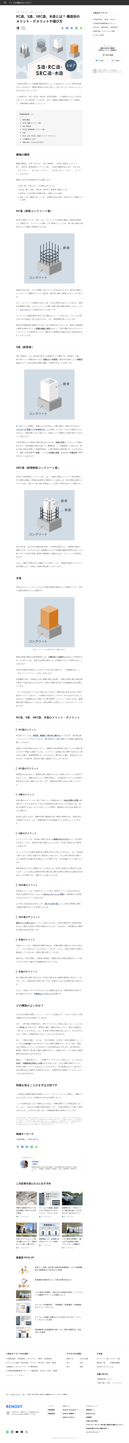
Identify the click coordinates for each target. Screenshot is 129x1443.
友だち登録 (109, 55)
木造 (23, 133)
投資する (70, 1358)
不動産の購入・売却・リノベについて (109, 1383)
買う (68, 1362)
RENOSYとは (90, 1413)
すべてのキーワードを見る (15, 1375)
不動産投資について (104, 1379)
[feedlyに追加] (81, 28)
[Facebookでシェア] (67, 28)
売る (81, 1362)
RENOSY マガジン (15, 1394)
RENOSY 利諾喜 (68, 1413)
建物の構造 (26, 120)
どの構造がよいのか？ (29, 139)
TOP (7, 1394)
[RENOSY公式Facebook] (22, 1432)
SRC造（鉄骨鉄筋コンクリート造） (33, 129)
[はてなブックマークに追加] (71, 28)
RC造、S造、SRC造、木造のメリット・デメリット (39, 136)
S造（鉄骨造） (27, 126)
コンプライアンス (92, 1432)
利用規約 (89, 1417)
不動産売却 (51, 1413)
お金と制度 (84, 1358)
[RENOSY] (14, 1407)
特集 (81, 1366)
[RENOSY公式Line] (7, 1432)
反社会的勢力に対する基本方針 (96, 1428)
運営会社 (89, 1410)
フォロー (102, 61)
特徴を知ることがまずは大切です (33, 142)
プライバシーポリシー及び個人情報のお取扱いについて (104, 1425)
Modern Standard (69, 1410)
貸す (68, 1366)
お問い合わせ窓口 (92, 1421)
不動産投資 (51, 1410)
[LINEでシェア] (76, 28)
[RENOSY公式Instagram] (12, 1432)
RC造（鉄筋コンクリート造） (32, 123)
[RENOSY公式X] (26, 1432)
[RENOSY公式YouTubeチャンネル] (17, 1432)
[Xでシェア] (62, 28)
